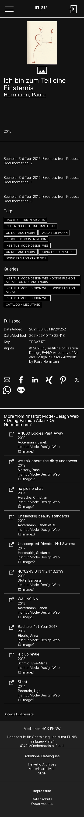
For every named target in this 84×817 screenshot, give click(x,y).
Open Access (42, 803)
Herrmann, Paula (25, 95)
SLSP (42, 773)
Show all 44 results (19, 714)
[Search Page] (41, 8)
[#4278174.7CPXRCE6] (42, 43)
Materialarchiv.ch (42, 768)
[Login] (72, 13)
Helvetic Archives (42, 764)
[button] (9, 9)
